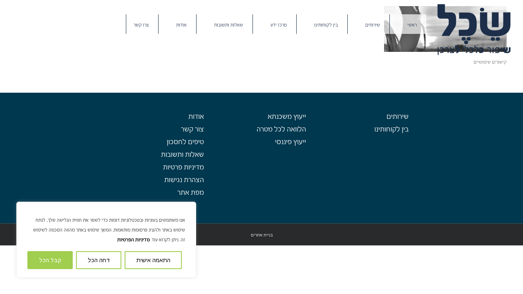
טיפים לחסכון (185, 142)
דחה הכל (99, 260)
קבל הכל (50, 260)
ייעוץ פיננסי (290, 142)
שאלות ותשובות (182, 154)
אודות (196, 116)
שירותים (398, 116)
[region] (106, 240)
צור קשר (192, 129)
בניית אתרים (262, 235)
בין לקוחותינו (391, 129)
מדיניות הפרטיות (133, 240)
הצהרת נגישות (184, 180)
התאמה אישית (153, 260)
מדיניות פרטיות (183, 167)
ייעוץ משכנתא (287, 116)
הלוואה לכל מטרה (281, 129)
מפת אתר (190, 192)
